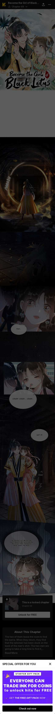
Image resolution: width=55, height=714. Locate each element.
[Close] (50, 663)
